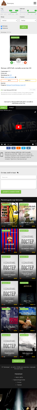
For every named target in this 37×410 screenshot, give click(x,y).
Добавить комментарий (11, 192)
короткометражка (10, 77)
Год (2, 8)
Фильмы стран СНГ (20, 85)
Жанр (2, 17)
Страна (22, 17)
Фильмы (4, 26)
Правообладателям (19, 380)
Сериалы (5, 28)
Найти (24, 27)
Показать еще (18, 361)
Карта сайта (19, 377)
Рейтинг (22, 8)
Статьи (19, 382)
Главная (19, 385)
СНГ (11, 75)
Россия (13, 85)
